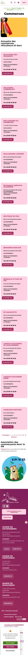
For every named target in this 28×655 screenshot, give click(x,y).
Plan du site (18, 616)
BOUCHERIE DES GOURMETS (10, 55)
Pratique (19, 8)
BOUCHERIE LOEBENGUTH (9, 88)
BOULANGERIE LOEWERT (14, 154)
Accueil (13, 8)
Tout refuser (10, 647)
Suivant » (14, 437)
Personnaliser (10, 650)
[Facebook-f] (14, 2)
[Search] (11, 2)
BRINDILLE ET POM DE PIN (13, 280)
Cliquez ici (4, 449)
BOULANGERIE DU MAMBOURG (11, 121)
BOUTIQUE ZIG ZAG (11, 216)
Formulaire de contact (10, 614)
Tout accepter (10, 643)
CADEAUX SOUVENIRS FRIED (13, 377)
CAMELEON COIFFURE (13, 410)
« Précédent (5, 435)
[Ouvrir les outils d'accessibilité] (26, 522)
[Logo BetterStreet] (18, 2)
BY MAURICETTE (10, 312)
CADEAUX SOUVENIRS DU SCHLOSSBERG (13, 344)
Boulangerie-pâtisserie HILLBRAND (13, 186)
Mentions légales (9, 616)
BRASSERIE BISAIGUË (12, 248)
